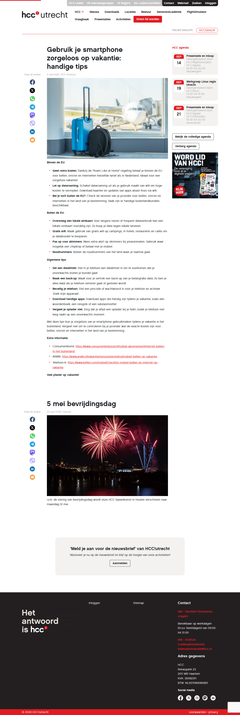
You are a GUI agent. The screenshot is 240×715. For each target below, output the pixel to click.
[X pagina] (189, 698)
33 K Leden (76, 3)
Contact (169, 3)
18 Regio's (123, 3)
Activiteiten (123, 19)
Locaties (130, 12)
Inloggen (210, 3)
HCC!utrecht (207, 30)
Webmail (183, 3)
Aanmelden (120, 563)
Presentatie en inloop (200, 56)
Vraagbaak (82, 19)
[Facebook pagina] (180, 698)
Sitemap (138, 603)
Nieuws (94, 12)
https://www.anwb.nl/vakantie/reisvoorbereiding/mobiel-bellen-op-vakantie (109, 356)
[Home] (45, 16)
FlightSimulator (196, 12)
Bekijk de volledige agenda (193, 136)
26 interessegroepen (100, 3)
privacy (213, 712)
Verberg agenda (185, 146)
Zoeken (197, 3)
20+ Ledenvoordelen (147, 3)
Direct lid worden (148, 19)
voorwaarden (197, 712)
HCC (78, 12)
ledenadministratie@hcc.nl (195, 649)
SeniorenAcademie (169, 12)
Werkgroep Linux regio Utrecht (201, 83)
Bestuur (146, 12)
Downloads (112, 12)
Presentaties (103, 19)
